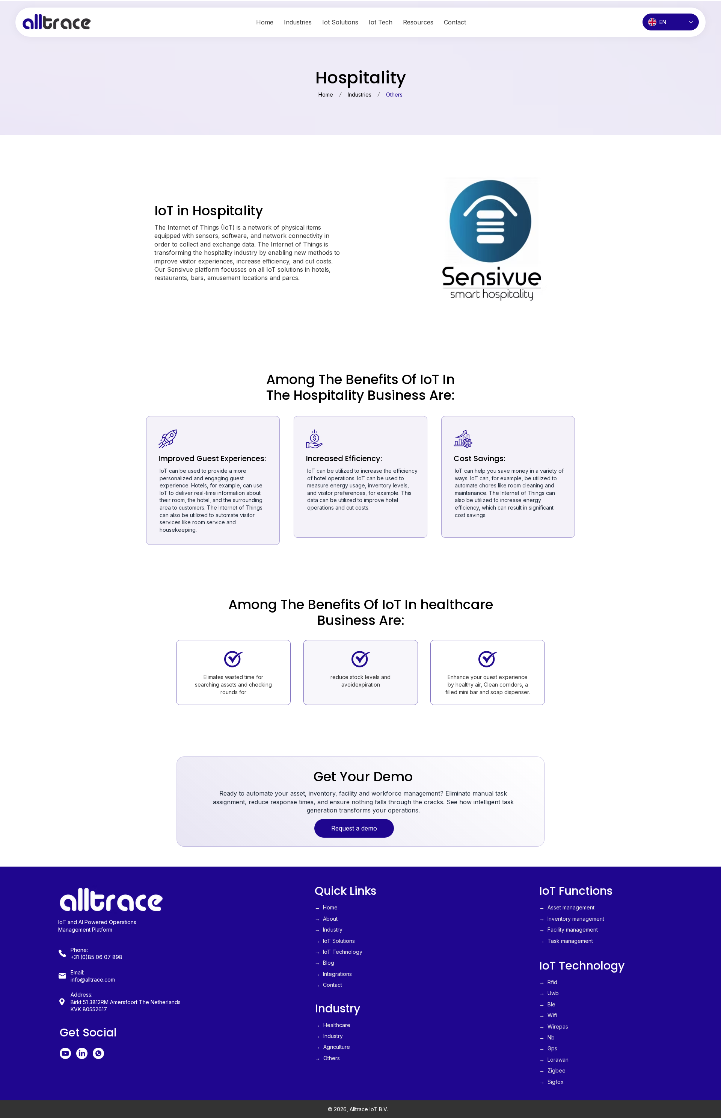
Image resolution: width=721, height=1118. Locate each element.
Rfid (552, 982)
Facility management (573, 929)
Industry (332, 929)
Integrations (337, 974)
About (330, 918)
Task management (570, 941)
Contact (332, 985)
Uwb (553, 993)
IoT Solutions (339, 941)
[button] (418, 22)
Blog (328, 962)
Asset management (570, 907)
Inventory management (576, 918)
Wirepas (558, 1026)
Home (330, 907)
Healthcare (336, 1025)
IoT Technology (342, 952)
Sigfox (556, 1082)
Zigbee (557, 1070)
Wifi (552, 1015)
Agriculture (336, 1047)
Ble (551, 1004)
